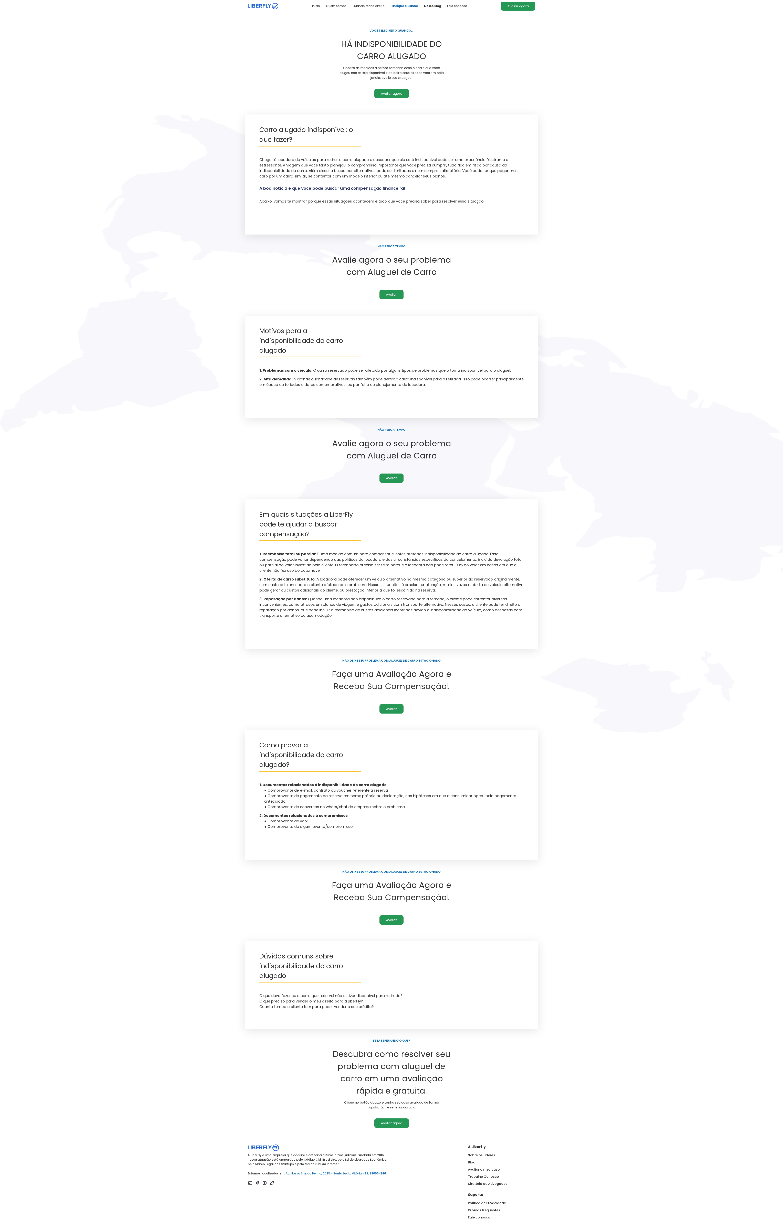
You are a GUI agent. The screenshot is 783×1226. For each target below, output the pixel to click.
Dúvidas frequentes (484, 1210)
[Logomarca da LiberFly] (263, 6)
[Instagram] (264, 1184)
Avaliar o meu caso (484, 1170)
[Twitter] (271, 1184)
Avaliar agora (518, 6)
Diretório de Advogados (488, 1184)
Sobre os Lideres (481, 1155)
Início (316, 6)
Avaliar (391, 294)
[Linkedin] (250, 1184)
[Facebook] (257, 1184)
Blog (471, 1162)
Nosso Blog (432, 6)
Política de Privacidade (487, 1203)
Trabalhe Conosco (483, 1177)
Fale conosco (457, 6)
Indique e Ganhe (405, 6)
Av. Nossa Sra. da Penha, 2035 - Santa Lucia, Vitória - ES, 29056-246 (336, 1173)
